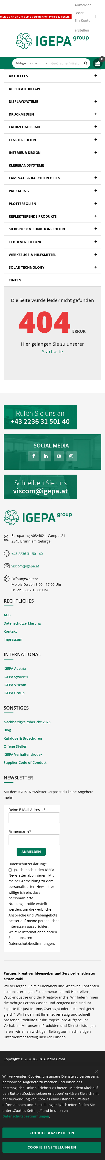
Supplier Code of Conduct (25, 762)
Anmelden (83, 5)
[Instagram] (71, 456)
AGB (7, 615)
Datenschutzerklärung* (28, 864)
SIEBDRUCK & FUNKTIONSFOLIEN (37, 229)
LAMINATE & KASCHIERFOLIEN (34, 178)
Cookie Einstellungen (52, 1147)
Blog (7, 730)
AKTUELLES (18, 76)
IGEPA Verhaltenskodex (23, 754)
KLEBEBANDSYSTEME (26, 165)
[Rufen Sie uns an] (52, 417)
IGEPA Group (14, 693)
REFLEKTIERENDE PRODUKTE (33, 216)
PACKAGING (19, 191)
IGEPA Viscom (15, 684)
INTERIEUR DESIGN (25, 152)
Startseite (52, 351)
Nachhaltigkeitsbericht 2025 (27, 722)
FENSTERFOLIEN (22, 140)
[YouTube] (59, 456)
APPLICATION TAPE (25, 88)
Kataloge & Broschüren (23, 738)
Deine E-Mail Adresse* (27, 809)
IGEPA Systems (16, 676)
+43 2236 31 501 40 (27, 553)
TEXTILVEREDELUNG (25, 242)
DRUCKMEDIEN (21, 114)
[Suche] (85, 63)
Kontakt (10, 631)
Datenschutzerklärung (22, 623)
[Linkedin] (46, 456)
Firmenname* (20, 831)
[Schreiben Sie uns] (52, 487)
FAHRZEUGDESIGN (24, 127)
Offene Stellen (15, 746)
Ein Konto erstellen (82, 21)
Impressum (13, 639)
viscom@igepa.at (25, 566)
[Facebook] (33, 456)
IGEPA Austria (15, 668)
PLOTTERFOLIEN (22, 203)
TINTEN (15, 280)
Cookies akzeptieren (52, 1132)
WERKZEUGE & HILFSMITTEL (32, 254)
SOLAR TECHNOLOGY (26, 267)
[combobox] (51, 63)
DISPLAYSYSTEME (23, 101)
